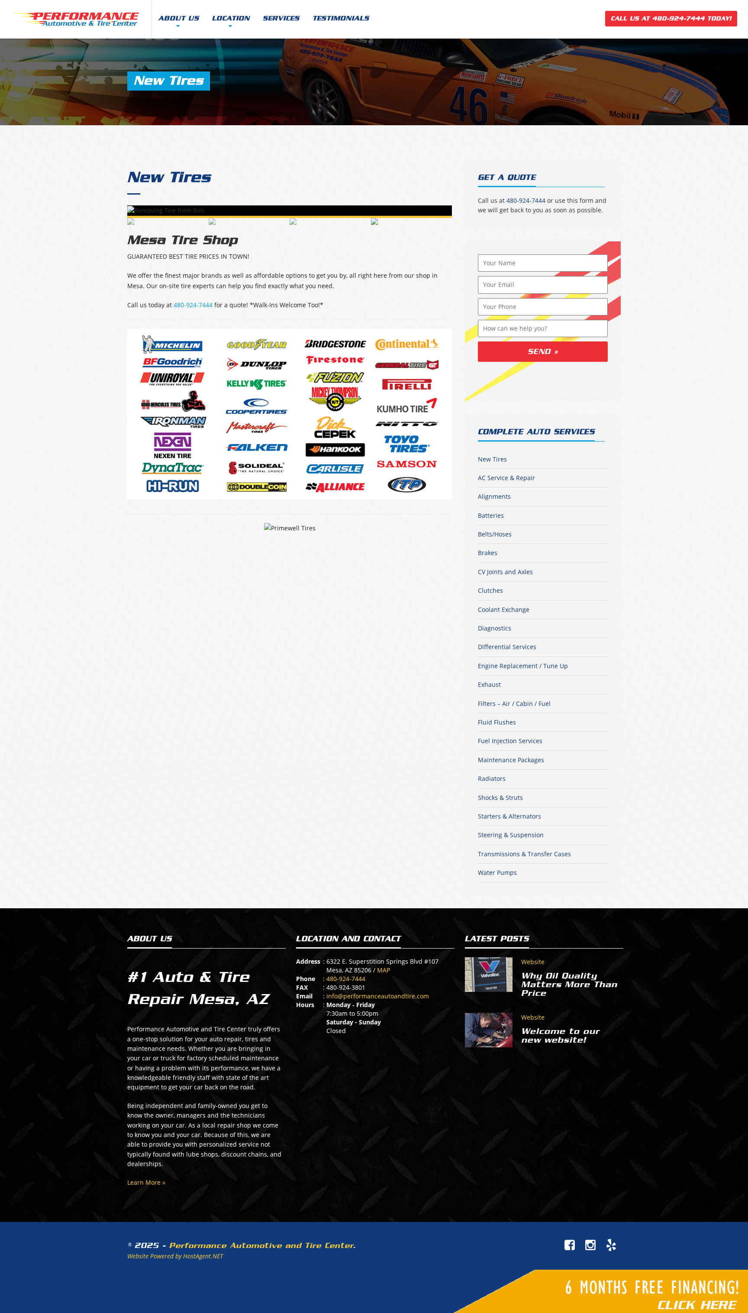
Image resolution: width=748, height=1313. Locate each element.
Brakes (487, 553)
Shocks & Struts (500, 797)
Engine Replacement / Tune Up (523, 666)
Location (231, 18)
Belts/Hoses (495, 534)
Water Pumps (497, 872)
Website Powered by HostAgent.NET (175, 1256)
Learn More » (146, 1182)
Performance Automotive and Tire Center (261, 1245)
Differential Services (507, 647)
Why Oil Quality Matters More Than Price (569, 984)
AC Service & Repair (506, 478)
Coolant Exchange (503, 609)
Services (281, 18)
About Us (178, 18)
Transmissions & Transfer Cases (524, 854)
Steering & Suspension (511, 835)
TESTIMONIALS (341, 18)
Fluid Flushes (497, 722)
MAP (383, 970)
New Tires (168, 177)
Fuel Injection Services (510, 741)
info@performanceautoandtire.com (377, 996)
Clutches (490, 590)
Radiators (492, 778)
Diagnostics (494, 628)
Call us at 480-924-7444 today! (671, 18)
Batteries (491, 515)
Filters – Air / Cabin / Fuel (514, 703)
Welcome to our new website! (560, 1035)
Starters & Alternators (509, 816)
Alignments (494, 496)
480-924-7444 (193, 305)
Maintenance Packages (511, 760)
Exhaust (489, 684)
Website (533, 962)
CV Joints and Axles (505, 572)
